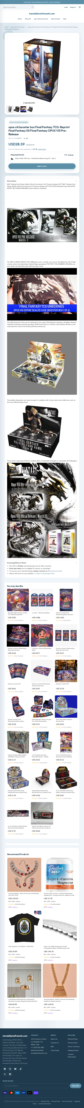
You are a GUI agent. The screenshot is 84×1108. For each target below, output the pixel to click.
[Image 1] (10, 109)
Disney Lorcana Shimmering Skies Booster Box (41, 684)
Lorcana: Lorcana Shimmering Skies (41, 649)
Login (66, 7)
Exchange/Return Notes (16, 563)
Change (71, 155)
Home (20, 19)
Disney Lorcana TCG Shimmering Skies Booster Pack (64, 614)
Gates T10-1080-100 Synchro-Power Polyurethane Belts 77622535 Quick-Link (56, 947)
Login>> (15, 907)
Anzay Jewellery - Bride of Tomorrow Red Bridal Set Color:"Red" (23, 894)
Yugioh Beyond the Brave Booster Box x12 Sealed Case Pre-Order (41, 791)
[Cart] (79, 7)
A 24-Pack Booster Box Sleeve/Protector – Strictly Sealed (40, 756)
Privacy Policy (73, 1043)
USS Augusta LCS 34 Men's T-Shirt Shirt (20, 946)
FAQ (52, 1047)
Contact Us (55, 1043)
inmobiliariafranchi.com (42, 13)
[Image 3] (23, 109)
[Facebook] (5, 1069)
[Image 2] (17, 109)
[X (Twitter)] (5, 1074)
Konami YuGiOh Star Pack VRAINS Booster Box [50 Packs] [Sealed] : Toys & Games (18, 791)
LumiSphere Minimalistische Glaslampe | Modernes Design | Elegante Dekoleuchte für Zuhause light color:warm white (22, 1000)
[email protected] (56, 571)
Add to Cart (42, 166)
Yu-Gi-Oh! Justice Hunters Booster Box (64, 720)
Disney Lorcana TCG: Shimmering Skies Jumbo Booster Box (16, 720)
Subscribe (75, 1086)
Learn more (42, 149)
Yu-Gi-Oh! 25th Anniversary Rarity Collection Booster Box (65, 791)
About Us (54, 1039)
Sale (64, 19)
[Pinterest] (10, 1074)
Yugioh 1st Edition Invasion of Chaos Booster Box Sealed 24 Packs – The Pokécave (41, 827)
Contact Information (44, 1103)
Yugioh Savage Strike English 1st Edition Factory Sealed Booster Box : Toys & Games (17, 756)
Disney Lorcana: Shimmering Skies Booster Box (17, 649)
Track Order (55, 1050)
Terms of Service (74, 1047)
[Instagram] (10, 1069)
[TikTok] (20, 1069)
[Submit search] (32, 7)
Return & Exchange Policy (45, 573)
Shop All (28, 19)
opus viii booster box (41, 19)
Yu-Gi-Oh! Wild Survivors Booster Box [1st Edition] (64, 756)
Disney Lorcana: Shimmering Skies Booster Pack (65, 649)
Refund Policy (73, 1039)
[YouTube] (15, 1069)
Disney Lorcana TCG (14, 684)
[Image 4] (30, 109)
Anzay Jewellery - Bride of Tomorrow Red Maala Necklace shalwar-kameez (59, 1000)
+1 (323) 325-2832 (37, 1047)
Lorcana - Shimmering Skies (41, 613)
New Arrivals (55, 19)
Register (73, 7)
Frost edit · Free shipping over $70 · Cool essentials (42, 2)
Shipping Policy (73, 1050)
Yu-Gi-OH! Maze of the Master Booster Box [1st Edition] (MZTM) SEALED (17, 827)
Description (11, 181)
